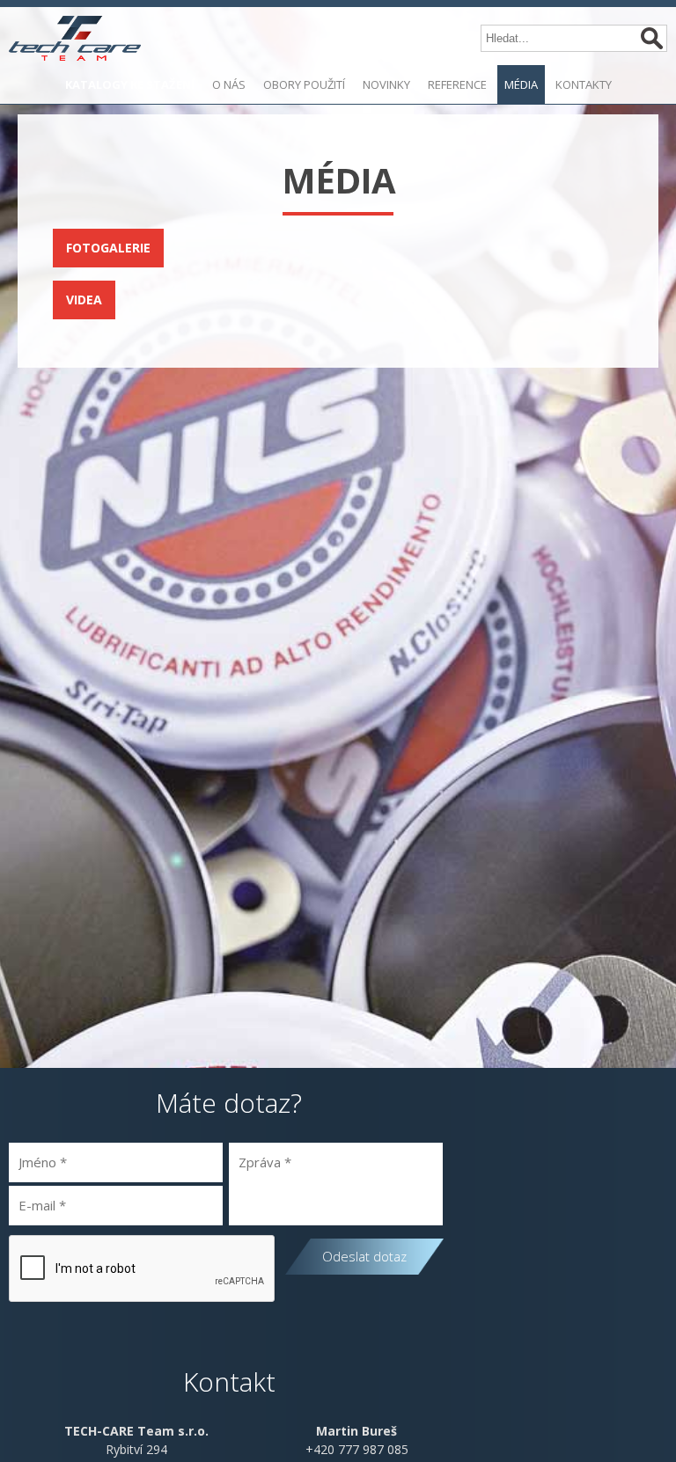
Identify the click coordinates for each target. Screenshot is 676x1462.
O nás (229, 84)
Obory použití (304, 84)
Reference (457, 84)
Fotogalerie (108, 247)
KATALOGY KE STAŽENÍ (130, 84)
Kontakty (583, 84)
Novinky (386, 84)
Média (521, 84)
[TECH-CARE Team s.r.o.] (75, 40)
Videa (84, 299)
